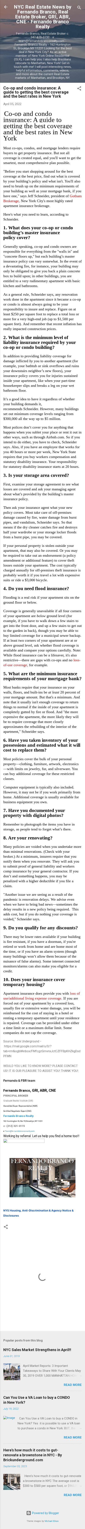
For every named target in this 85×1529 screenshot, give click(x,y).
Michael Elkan (52, 1521)
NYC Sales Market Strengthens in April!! (37, 1350)
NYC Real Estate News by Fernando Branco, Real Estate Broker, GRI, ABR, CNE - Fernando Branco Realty (42, 16)
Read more (73, 1385)
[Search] (79, 8)
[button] (79, 89)
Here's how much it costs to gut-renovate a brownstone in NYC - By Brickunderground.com (32, 1455)
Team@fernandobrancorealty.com (20, 1131)
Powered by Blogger (45, 1513)
